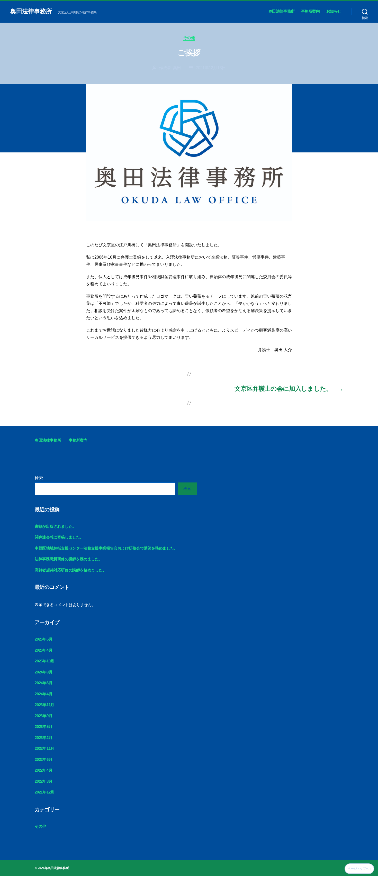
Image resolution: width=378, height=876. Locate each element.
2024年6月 (43, 683)
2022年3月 (43, 781)
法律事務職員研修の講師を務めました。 (68, 559)
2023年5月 (43, 726)
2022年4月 (43, 770)
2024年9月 (43, 672)
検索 (39, 478)
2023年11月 (44, 704)
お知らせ (333, 11)
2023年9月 (43, 716)
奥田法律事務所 (31, 11)
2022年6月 (43, 759)
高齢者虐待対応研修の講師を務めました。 (70, 570)
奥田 (177, 68)
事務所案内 (310, 11)
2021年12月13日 (211, 68)
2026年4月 (43, 650)
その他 (189, 37)
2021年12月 (44, 792)
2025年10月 (44, 661)
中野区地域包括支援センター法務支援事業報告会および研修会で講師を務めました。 (106, 548)
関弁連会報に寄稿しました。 (59, 537)
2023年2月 (43, 737)
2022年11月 (44, 748)
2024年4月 (43, 694)
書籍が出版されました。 (55, 526)
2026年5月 (43, 639)
